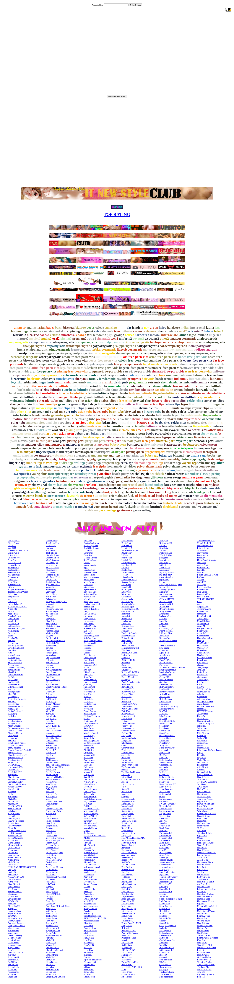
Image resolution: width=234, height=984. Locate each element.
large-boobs (126, 492)
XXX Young (202, 787)
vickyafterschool (166, 789)
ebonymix (81, 378)
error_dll (200, 572)
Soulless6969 (13, 960)
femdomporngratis (79, 346)
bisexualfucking (160, 492)
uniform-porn (165, 441)
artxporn (86, 444)
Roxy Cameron (52, 567)
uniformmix (198, 382)
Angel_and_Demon (54, 867)
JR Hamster (202, 779)
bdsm (58, 327)
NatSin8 (87, 696)
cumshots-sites (197, 422)
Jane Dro (201, 670)
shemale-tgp (142, 463)
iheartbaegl (12, 713)
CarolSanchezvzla (15, 675)
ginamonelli (164, 614)
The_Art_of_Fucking (168, 706)
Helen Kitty (126, 889)
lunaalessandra (52, 614)
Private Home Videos (206, 889)
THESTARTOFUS (205, 599)
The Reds (163, 942)
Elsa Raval (50, 964)
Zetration (49, 828)
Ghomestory (202, 762)
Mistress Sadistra (15, 845)
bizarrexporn (173, 444)
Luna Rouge (202, 660)
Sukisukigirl (164, 889)
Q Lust (200, 838)
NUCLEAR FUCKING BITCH (22, 867)
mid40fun (12, 955)
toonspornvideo (63, 506)
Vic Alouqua (164, 696)
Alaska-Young (52, 541)
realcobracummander (92, 867)
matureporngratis (155, 349)
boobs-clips (178, 400)
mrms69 (162, 850)
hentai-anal (44, 503)
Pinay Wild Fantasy (129, 933)
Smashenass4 (203, 550)
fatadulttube (119, 389)
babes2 (208, 331)
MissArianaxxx (52, 560)
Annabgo (88, 911)
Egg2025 (12, 872)
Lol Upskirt (51, 699)
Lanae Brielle (165, 935)
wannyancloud (127, 748)
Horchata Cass (14, 684)
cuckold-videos (57, 492)
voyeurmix (215, 382)
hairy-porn (74, 437)
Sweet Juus (164, 733)
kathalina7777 (127, 689)
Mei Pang (88, 804)
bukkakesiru (89, 952)
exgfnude (85, 466)
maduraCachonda (15, 838)
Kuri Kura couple (15, 833)
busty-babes (94, 492)
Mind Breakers (90, 582)
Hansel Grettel (165, 601)
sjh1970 (200, 687)
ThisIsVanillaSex (166, 972)
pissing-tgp (93, 463)
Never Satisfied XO (167, 784)
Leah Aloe (88, 584)
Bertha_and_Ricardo (17, 784)
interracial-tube (144, 415)
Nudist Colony (203, 886)
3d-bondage (142, 495)
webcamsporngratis (24, 357)
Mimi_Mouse (127, 541)
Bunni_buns (126, 823)
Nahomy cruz (165, 930)
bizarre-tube (152, 411)
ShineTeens (126, 935)
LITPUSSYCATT (91, 809)
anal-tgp (114, 455)
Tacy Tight (126, 835)
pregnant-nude (147, 481)
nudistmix (94, 382)
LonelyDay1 (126, 886)
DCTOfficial (126, 952)
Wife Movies (202, 811)
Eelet (199, 601)
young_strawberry (167, 862)
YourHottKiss (14, 670)
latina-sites (153, 426)
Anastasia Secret (15, 760)
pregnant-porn (95, 441)
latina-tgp (189, 459)
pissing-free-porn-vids (72, 371)
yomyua (87, 611)
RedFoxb (12, 740)
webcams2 (152, 338)
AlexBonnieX (52, 645)
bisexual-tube (133, 411)
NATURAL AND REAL (19, 550)
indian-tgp (153, 459)
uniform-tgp (172, 463)
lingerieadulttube (165, 393)
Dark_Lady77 (165, 884)
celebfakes (91, 510)
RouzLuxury (126, 553)
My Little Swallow (167, 804)
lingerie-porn (203, 437)
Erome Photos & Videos (207, 938)
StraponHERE (52, 826)
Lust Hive (201, 950)
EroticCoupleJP (90, 721)
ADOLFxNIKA (128, 950)
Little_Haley (89, 950)
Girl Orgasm (202, 933)
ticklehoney (51, 770)
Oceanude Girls (204, 772)
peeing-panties (63, 477)
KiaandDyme (51, 918)
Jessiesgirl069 (89, 687)
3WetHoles (88, 709)
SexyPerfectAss (14, 616)
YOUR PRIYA (166, 555)
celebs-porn (170, 433)
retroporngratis (104, 353)
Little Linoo (126, 911)
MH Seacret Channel (17, 779)
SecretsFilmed (127, 762)
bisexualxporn (153, 444)
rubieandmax (13, 972)
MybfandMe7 (89, 882)
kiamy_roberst (127, 572)
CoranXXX (164, 677)
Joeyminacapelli (15, 752)
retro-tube (124, 419)
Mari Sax (163, 657)
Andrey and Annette (168, 640)
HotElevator (126, 916)
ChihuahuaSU (14, 906)
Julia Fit (124, 782)
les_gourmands (165, 799)
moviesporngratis (181, 349)
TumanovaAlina (204, 609)
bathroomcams (26, 470)
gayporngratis (102, 346)
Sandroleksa (164, 904)
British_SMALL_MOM (207, 575)
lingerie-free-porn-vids (135, 368)
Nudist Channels (204, 865)
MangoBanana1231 (129, 675)
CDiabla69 (126, 597)
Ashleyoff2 (12, 579)
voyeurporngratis (203, 353)
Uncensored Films (205, 862)
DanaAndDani (127, 804)
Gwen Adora (13, 942)
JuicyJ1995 (164, 896)
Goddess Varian (128, 731)
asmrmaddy (88, 616)
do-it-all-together (53, 582)
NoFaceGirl (126, 545)
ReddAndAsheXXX (130, 672)
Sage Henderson (128, 801)
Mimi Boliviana (166, 679)
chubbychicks (189, 488)
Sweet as (11, 633)
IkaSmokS (125, 614)
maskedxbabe (203, 704)
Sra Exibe (12, 904)
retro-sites (110, 430)
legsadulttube (119, 393)
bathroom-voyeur (203, 466)
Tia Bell (162, 550)
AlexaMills (50, 723)
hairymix (148, 378)
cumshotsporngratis (211, 342)
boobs (91, 327)
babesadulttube (140, 386)
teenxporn (210, 452)
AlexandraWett (90, 862)
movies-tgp (50, 463)
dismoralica (164, 847)
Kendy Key (126, 665)
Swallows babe (127, 818)
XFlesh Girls (202, 860)
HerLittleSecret (165, 852)
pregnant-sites (93, 430)
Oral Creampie (52, 818)
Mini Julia (163, 770)
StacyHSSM (89, 777)
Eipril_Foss (164, 653)
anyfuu (87, 830)
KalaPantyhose (90, 638)
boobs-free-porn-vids (103, 360)
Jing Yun (87, 670)
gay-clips (64, 404)
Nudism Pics (202, 928)
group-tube (71, 415)
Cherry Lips (164, 816)
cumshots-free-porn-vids (165, 360)
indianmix (181, 378)
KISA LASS (51, 696)
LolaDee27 (164, 689)
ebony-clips (18, 404)
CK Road (12, 545)
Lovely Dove (127, 918)
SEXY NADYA (15, 662)
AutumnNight (52, 562)
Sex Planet (201, 784)
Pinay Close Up (128, 901)
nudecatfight (186, 484)
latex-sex (170, 484)
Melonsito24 (51, 628)
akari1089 (12, 548)
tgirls (216, 481)
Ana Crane (12, 889)
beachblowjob (139, 473)
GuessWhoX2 (14, 765)
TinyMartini (13, 774)
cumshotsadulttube (75, 389)
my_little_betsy (165, 575)
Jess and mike (14, 575)
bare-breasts (76, 492)
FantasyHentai (52, 594)
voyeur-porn (184, 441)
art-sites (65, 422)
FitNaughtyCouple (167, 589)
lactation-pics (65, 481)
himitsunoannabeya (167, 670)
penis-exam (136, 488)
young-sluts (39, 473)
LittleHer (125, 567)
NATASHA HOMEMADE (133, 838)
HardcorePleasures (167, 692)
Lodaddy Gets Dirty (54, 809)
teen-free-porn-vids (198, 371)
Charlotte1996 (90, 962)
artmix (160, 375)
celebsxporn (208, 444)
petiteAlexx (51, 830)
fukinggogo (13, 709)
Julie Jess (163, 821)
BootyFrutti (126, 543)
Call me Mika (14, 541)
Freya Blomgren (53, 930)
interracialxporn (181, 448)
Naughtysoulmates (54, 670)
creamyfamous (127, 611)
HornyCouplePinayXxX (56, 601)
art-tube (71, 411)
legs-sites (168, 426)
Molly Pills (50, 940)
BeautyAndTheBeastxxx (56, 687)
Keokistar (163, 592)
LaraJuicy (163, 886)
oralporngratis (29, 353)
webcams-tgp (206, 463)
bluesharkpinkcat (15, 721)
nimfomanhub (203, 677)
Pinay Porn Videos (16, 821)
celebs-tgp (18, 459)
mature (38, 331)
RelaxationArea (52, 969)
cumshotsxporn (20, 448)
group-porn (58, 437)
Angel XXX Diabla (129, 653)
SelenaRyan (89, 606)
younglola (50, 967)
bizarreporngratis (136, 342)
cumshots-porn (189, 433)
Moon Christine (14, 726)
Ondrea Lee (51, 972)
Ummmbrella (165, 865)
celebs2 (55, 335)
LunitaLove (89, 874)
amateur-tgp (99, 455)
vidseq (162, 643)
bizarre (80, 327)
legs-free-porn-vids (73, 368)
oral (66, 331)
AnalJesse (125, 826)
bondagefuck (203, 492)
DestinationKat (165, 891)
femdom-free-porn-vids (40, 364)
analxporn (72, 444)
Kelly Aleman (89, 618)
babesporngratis (62, 342)
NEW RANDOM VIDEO (117, 97)
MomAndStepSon (167, 872)
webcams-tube (211, 419)
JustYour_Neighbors (54, 852)
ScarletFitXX (51, 796)
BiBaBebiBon (14, 901)
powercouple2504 (15, 767)
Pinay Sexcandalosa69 (17, 755)
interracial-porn (133, 437)
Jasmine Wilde (90, 755)
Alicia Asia (164, 855)
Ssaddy (124, 575)
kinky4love (126, 740)
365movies (50, 879)
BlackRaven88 (14, 879)
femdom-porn (26, 437)
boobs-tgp (214, 455)
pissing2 (66, 338)
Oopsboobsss (89, 570)
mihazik (200, 694)
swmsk (87, 718)
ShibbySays (126, 945)
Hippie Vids (202, 801)
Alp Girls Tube (203, 884)
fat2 (89, 335)
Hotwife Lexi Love (205, 706)
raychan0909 (127, 830)
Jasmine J (88, 772)
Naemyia (49, 865)
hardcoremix (164, 378)
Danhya (49, 806)
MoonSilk (12, 694)
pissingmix (121, 382)
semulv (124, 770)
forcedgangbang (110, 484)
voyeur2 (138, 338)
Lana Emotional (128, 723)
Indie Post (201, 867)
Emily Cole (126, 592)
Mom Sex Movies (204, 925)
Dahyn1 (200, 640)
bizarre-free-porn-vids (72, 360)
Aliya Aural (13, 840)
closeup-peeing (210, 473)
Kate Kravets (127, 894)
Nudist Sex (202, 847)
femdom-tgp (77, 459)
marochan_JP (13, 623)
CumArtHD (89, 945)
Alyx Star (88, 923)
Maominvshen (52, 925)
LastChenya (51, 545)
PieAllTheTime (14, 857)
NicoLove (125, 594)
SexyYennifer (165, 813)
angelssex (88, 650)
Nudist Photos (203, 955)
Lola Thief (50, 884)
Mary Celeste (13, 777)
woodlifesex (164, 655)
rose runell (163, 750)
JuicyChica (164, 636)
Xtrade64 (12, 791)
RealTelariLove (90, 560)
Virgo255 (50, 711)
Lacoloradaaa (89, 621)
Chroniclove (13, 852)
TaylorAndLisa (14, 913)
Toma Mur (163, 623)
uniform (126, 331)
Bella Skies (50, 789)
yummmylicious (52, 748)
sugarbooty (164, 579)
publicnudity (105, 470)
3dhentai (16, 499)
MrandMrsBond (204, 621)
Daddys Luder (52, 740)
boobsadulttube (28, 389)
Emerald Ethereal (91, 857)
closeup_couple (166, 860)
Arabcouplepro (90, 928)
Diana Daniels (14, 843)
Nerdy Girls (202, 942)
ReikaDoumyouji (128, 879)
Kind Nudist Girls (204, 774)
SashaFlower (89, 728)
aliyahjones (12, 933)
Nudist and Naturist (205, 882)
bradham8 (163, 801)
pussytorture (56, 495)
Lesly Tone (12, 865)
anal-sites (52, 422)
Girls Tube (201, 830)
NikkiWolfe (51, 933)
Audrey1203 (89, 745)
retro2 (91, 338)
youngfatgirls (21, 492)
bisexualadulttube (185, 386)
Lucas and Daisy (15, 935)
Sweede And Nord (16, 648)
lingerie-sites (202, 426)
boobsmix (33, 378)
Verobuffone (51, 587)
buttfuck (156, 506)
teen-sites (144, 430)
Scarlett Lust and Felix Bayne (172, 667)
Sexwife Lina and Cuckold (19, 750)
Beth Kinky (13, 874)
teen (117, 331)
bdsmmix (199, 375)
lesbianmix (30, 382)
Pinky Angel (51, 718)
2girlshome (202, 728)
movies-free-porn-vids (198, 368)
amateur (20, 327)
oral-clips (77, 408)
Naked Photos (203, 930)
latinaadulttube (98, 393)
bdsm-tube (116, 411)
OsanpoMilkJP (165, 765)
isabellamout (13, 811)
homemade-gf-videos (121, 466)
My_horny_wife (53, 928)
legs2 (192, 335)
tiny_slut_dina (127, 891)
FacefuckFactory (53, 772)
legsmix (16, 382)
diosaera (162, 921)
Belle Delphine (165, 699)
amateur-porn (21, 433)
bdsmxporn (135, 444)
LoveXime (88, 940)
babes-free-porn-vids (192, 357)
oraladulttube (45, 397)
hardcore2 (142, 335)
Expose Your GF (204, 960)
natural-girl (88, 840)
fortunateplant (14, 818)
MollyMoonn (13, 862)
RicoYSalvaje (52, 774)
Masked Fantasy (53, 779)
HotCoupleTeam (166, 947)
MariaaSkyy (13, 804)
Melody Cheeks (90, 558)
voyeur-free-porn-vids (46, 375)
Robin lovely (89, 860)
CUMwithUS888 (166, 599)
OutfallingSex (89, 791)
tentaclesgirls (42, 506)
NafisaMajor (51, 716)
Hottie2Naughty (90, 626)
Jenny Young (127, 640)
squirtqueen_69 (203, 692)
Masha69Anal (203, 748)
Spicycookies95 (52, 684)
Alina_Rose (164, 843)
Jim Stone (163, 682)
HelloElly (201, 558)
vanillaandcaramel (53, 731)
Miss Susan (13, 614)
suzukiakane (51, 655)
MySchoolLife (165, 794)
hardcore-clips (113, 404)
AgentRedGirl (90, 589)
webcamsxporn (62, 455)
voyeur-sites (178, 430)
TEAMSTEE (165, 974)
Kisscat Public (165, 806)
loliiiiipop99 (126, 860)
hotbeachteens (174, 473)
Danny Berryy (90, 711)
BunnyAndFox (203, 594)
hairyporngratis (148, 346)
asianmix (172, 375)
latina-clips (172, 404)
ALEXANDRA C (16, 877)
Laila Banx (50, 709)
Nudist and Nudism (205, 894)
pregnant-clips (113, 408)
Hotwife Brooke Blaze (55, 640)
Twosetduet (88, 633)
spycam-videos (145, 470)
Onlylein (125, 796)
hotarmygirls (185, 470)
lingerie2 (215, 335)
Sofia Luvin (89, 794)
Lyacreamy (50, 904)
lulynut (162, 582)
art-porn (52, 433)
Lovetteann (202, 696)
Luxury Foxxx (127, 904)
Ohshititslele (89, 750)
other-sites (215, 430)
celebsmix (48, 378)
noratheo (49, 648)
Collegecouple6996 (167, 925)
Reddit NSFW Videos (206, 813)
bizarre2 (33, 335)
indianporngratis (199, 346)
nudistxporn (102, 452)
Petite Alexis (202, 555)
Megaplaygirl (127, 806)
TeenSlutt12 (126, 548)
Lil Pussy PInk (165, 633)
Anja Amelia (13, 631)
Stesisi (10, 794)
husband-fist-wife (166, 779)
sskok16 (87, 933)
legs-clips (187, 404)
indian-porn (113, 437)
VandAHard (51, 942)
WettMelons (202, 675)
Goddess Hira (89, 889)
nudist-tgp (66, 463)
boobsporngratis (161, 342)
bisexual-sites (127, 422)
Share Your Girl (204, 796)
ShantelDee (13, 828)
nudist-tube (56, 419)
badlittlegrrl (164, 726)
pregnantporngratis (78, 353)
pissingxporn (135, 452)
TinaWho (50, 667)
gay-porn (43, 437)
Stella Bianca (202, 718)
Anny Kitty (88, 877)
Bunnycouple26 (128, 692)
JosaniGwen (51, 672)
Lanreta (87, 562)
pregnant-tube (106, 419)
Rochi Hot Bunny (91, 548)
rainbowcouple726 (205, 545)
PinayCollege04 (204, 616)
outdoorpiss (44, 477)
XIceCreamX (89, 845)
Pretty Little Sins (15, 660)
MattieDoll (12, 799)
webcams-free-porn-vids (79, 375)
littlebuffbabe (13, 967)
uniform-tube (174, 419)
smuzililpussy (127, 589)
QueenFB (88, 896)
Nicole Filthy (165, 587)
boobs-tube (169, 411)
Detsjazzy (50, 743)
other (160, 331)
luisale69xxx (89, 587)
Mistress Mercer (15, 891)
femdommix (107, 378)
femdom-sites (32, 426)
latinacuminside (52, 947)
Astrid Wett (13, 882)
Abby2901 (164, 745)
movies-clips (44, 408)
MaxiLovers (126, 809)
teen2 (114, 338)
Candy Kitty (51, 857)
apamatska (125, 755)
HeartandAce (127, 850)
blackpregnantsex (43, 481)
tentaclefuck (24, 506)
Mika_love (88, 925)
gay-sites (48, 426)
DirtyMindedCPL (15, 772)
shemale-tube (141, 419)
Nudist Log (202, 794)
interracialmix (199, 378)
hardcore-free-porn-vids (160, 364)
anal (29, 327)
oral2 (56, 338)
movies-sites (26, 430)
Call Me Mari (127, 733)
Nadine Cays (13, 665)
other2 (164, 338)
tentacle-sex (212, 503)
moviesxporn (84, 452)
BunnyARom (165, 638)
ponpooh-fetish (165, 838)
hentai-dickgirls (64, 503)
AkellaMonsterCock (205, 541)
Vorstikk (87, 843)
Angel (124, 940)
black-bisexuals (182, 492)
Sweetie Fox (51, 952)
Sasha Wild (202, 738)
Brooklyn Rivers (166, 609)
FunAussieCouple (129, 633)
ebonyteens (75, 484)
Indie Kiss (201, 891)
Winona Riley (52, 945)
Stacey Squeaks (52, 706)
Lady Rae (163, 928)
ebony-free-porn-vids (197, 360)
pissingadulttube (67, 397)
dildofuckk (126, 745)
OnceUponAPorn (129, 704)
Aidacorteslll (13, 957)
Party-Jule (50, 921)
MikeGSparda (203, 733)
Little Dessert (165, 701)
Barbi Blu (12, 650)
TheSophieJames (128, 562)
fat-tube (25, 415)
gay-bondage (107, 510)
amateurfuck (33, 466)
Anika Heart (164, 694)
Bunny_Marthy (166, 662)
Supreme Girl (203, 623)
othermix (37, 386)
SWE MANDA (90, 816)
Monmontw (89, 645)
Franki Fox (12, 977)
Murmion (88, 974)
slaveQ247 (12, 916)
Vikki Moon (164, 791)
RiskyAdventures (166, 687)
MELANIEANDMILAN (94, 835)
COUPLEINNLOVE (130, 779)
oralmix (107, 382)
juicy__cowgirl (127, 784)
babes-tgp (151, 455)
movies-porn (26, 441)
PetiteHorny (164, 743)
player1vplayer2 (128, 716)
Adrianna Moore (204, 699)
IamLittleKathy (90, 855)
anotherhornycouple (92, 604)
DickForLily (13, 696)
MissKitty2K (127, 874)
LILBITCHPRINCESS (131, 967)
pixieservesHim (90, 594)
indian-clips (132, 404)
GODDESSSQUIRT (17, 830)
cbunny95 (125, 679)
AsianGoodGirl (166, 604)
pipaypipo (163, 558)
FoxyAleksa (164, 826)
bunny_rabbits (90, 565)
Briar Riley (164, 911)
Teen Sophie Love (53, 735)
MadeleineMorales (91, 733)
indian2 (155, 335)
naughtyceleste (52, 891)
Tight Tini (88, 765)
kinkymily (125, 655)
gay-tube (57, 415)
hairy (162, 327)
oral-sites (58, 430)
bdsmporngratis (86, 342)
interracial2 (169, 335)
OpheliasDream (90, 679)
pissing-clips (93, 408)
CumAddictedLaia (205, 721)
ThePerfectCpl (14, 572)
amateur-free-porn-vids (78, 357)
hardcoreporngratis (173, 346)
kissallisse (50, 791)
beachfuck (157, 473)
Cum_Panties (165, 964)
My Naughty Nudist (205, 974)
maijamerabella (127, 896)
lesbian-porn (184, 437)
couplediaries (202, 606)
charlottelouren (90, 704)
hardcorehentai (24, 503)
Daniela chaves (14, 718)
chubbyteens (170, 488)
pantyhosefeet (54, 488)
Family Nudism (203, 791)
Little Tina (125, 774)
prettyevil (163, 957)
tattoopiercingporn (61, 473)
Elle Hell (11, 640)
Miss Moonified (166, 977)
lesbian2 (202, 335)
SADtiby (12, 677)
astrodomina (202, 743)
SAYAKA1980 (128, 865)
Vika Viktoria (13, 928)
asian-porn (66, 433)
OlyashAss (88, 752)
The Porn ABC (203, 967)
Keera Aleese (89, 964)
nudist (58, 331)
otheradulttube (47, 400)
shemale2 (103, 338)
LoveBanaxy (164, 570)
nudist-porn (44, 441)
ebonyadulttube (99, 389)
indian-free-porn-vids (192, 364)
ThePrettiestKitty (128, 767)
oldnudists (192, 473)
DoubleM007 (203, 645)
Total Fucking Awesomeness (58, 765)
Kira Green (50, 572)
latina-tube (163, 415)
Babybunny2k (90, 904)
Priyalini (49, 899)
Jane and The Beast (54, 801)
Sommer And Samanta (55, 977)
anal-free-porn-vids (108, 357)
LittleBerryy (164, 901)
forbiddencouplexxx (92, 916)
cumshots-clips (214, 400)
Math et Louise (14, 809)
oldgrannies (22, 481)
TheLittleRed (51, 553)
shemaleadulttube (139, 397)
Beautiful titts (89, 655)
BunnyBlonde (127, 713)
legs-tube (178, 415)
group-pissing (26, 477)
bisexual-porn (116, 433)
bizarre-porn (136, 433)
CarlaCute (12, 601)
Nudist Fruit (202, 913)
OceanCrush (89, 660)
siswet (162, 796)
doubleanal (170, 506)
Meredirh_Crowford (54, 609)
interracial (197, 327)
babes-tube (100, 411)
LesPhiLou (12, 962)
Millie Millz (89, 901)
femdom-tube (41, 415)
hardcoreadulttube (22, 393)
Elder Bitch (126, 816)
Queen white (51, 835)
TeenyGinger (202, 667)
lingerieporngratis (129, 349)
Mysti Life (12, 672)
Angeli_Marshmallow (17, 589)
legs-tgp (202, 459)
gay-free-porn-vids (70, 364)
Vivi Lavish (126, 696)
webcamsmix (21, 386)
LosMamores (202, 577)
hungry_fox (164, 782)
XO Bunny (88, 913)
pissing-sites (74, 430)
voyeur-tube (192, 419)
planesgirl (163, 969)
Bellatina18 (51, 599)
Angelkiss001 (165, 845)
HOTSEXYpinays (205, 711)
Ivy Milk (163, 945)
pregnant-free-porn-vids (105, 371)
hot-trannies (166, 481)
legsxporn (217, 448)
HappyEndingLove (205, 638)
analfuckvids (127, 506)
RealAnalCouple (15, 731)
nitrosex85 (201, 709)
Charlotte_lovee (14, 558)
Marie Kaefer (51, 570)
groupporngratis (124, 346)
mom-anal (211, 477)
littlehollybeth (127, 560)
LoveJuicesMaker (204, 587)
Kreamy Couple (90, 884)
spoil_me (49, 606)
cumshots (111, 327)
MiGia (86, 667)
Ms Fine (87, 847)
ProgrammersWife (53, 811)
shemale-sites (127, 430)
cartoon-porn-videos (120, 499)
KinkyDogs (164, 869)
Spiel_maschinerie (167, 645)
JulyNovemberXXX (54, 767)
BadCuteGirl (13, 682)
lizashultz (163, 916)
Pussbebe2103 (203, 567)
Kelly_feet (12, 594)
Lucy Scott (126, 735)
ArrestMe (125, 662)
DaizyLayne (89, 774)
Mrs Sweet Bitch (53, 577)
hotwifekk (88, 706)
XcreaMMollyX (204, 543)
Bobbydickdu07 (15, 604)
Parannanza (13, 577)
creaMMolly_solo (91, 636)
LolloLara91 (126, 565)
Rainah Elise (126, 828)
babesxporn (118, 444)
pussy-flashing (125, 470)
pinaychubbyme (90, 828)
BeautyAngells (14, 921)
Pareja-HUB (13, 762)
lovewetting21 (52, 611)
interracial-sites (135, 426)
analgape (143, 506)
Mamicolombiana (91, 906)
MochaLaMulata (128, 738)
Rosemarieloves (90, 879)
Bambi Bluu (89, 972)
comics (140, 499)
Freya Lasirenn (90, 801)
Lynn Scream (13, 855)
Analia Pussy (202, 679)
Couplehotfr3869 (53, 657)
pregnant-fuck (126, 481)
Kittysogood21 (165, 543)
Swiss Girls (202, 857)
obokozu (87, 648)
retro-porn (113, 441)
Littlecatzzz (88, 701)
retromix (154, 382)
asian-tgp (137, 455)
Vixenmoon (126, 960)
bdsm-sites (109, 422)
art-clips (78, 400)
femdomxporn (72, 448)
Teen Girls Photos (204, 799)
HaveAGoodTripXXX (131, 923)
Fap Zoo (200, 904)
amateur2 (171, 331)
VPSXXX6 (51, 752)
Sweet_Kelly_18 (53, 726)
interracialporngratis (32, 349)
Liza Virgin (164, 560)
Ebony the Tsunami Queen (170, 584)
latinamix (216, 378)
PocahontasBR (165, 833)
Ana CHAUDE (14, 562)
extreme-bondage (34, 495)
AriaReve (125, 684)
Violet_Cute (89, 748)
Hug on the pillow (15, 745)
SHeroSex (88, 677)
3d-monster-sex (188, 495)
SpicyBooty (13, 796)
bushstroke (50, 733)
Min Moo (12, 701)
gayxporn (88, 448)
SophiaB (125, 789)
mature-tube (21, 419)
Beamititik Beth (52, 558)
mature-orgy (172, 477)
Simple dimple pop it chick (170, 899)
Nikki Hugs (126, 957)
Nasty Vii (50, 713)
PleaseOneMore (15, 826)
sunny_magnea (14, 748)
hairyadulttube (206, 389)
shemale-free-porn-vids (168, 371)
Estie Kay (125, 711)
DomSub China (14, 938)
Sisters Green (13, 543)
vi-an (123, 969)
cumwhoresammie (167, 735)
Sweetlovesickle (128, 913)
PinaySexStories (166, 631)
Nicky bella (88, 699)
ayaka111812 (51, 745)
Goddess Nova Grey (16, 667)
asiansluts (101, 495)
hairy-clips (95, 404)
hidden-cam (72, 470)
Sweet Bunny (127, 857)
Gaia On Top (51, 833)
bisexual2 (19, 335)
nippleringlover (14, 945)
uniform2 (125, 338)
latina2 (183, 335)
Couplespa (126, 670)
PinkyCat (201, 755)
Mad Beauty (51, 589)
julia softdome (165, 738)
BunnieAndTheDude (55, 777)
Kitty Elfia (88, 675)
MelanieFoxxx (90, 818)
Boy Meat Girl (90, 592)
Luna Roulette (165, 809)
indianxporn (160, 448)
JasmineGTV (51, 794)
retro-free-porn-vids (137, 371)
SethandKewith (166, 933)
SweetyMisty (13, 567)
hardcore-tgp (136, 459)
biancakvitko (13, 704)
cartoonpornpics (67, 499)
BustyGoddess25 (204, 628)
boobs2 (44, 335)
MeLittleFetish (165, 960)
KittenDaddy (127, 667)
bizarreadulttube (210, 386)
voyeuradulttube (209, 397)
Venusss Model (165, 762)
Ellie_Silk (163, 757)
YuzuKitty (88, 694)
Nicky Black (126, 777)
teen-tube (157, 419)
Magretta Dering (53, 626)
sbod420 (163, 955)
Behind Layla (127, 687)
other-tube (18, 422)
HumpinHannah (90, 682)
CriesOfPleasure (53, 675)
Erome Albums (203, 840)
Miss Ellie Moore (53, 738)
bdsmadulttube (162, 386)
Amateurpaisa (52, 653)
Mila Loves (202, 592)
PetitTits (49, 721)
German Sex (89, 689)
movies (49, 331)
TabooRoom (126, 628)
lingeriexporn (45, 452)
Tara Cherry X (90, 614)
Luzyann (49, 548)
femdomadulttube (141, 389)
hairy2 (129, 335)
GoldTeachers (89, 806)
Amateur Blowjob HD (17, 606)
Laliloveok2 (164, 818)
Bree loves (50, 757)
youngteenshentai (106, 506)
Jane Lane (88, 541)
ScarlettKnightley (15, 782)
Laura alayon (165, 787)
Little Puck (50, 823)
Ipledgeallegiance (91, 601)
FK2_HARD (127, 942)
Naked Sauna (203, 923)
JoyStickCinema (91, 826)
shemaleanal (203, 481)
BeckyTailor (202, 662)
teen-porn (148, 441)
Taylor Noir (126, 760)
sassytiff (49, 886)
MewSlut (163, 621)
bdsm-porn (98, 433)
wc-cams (73, 466)
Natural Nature (203, 899)
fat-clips (32, 404)
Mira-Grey (88, 726)
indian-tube (124, 415)
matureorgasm (192, 477)
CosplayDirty (127, 694)
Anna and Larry (128, 899)
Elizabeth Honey (204, 548)
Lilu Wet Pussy (52, 555)
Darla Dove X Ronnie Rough (58, 906)
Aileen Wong (51, 872)
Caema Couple (52, 847)
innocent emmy (128, 728)
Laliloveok (126, 623)
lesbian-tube (193, 415)
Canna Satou (13, 618)
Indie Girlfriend (203, 952)
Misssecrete (164, 704)
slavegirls (72, 495)
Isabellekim (88, 757)
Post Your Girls (203, 877)
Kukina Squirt (165, 675)
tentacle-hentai (173, 503)
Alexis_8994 (126, 964)
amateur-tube (41, 411)
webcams (149, 331)
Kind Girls (201, 940)
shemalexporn (192, 452)
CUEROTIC (51, 579)
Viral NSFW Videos (205, 964)
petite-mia (163, 767)
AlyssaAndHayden (54, 935)
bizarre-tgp (199, 455)
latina (210, 327)
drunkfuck (91, 484)
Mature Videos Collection (208, 906)
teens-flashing (166, 470)
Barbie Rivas (89, 575)
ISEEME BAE (52, 643)
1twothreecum (90, 657)
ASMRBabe (126, 882)
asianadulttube (118, 386)
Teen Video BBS (204, 945)
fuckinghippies (14, 692)
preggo (110, 481)
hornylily (201, 570)
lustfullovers (51, 911)
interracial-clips (153, 404)
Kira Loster (51, 597)
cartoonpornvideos (93, 499)
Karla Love (13, 716)
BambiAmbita (14, 886)
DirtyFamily (126, 706)
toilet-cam (81, 477)
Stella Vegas (51, 850)
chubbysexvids (210, 488)
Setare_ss (163, 545)
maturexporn (65, 452)
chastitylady (89, 935)
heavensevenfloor (166, 811)
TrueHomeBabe (15, 835)
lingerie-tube (212, 415)
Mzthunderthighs (91, 811)
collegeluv (201, 726)
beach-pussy (120, 473)
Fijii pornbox (202, 765)
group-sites (62, 426)
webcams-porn (204, 441)
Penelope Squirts (53, 845)
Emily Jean (202, 672)
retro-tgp (127, 463)
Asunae (11, 653)
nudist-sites (43, 430)
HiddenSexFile (52, 575)
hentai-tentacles (106, 503)
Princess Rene (90, 713)
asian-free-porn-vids (163, 357)
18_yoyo (49, 636)
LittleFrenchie (165, 835)
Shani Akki (12, 894)
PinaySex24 (51, 550)
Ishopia (162, 894)
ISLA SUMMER (53, 894)
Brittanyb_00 (127, 638)
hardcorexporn (140, 448)
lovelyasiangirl (14, 723)
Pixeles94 (201, 716)
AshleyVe (163, 541)
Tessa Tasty (88, 555)
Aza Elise (125, 872)
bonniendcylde (14, 940)
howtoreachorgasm (92, 743)
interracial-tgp (171, 459)
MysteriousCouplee (16, 628)
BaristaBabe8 (13, 930)
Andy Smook (89, 731)
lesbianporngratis (104, 349)
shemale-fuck (185, 481)
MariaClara (126, 794)
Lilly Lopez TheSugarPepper (209, 750)
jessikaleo (12, 689)
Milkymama (51, 908)
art (35, 327)
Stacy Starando (165, 906)
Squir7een (163, 823)
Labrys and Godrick (16, 925)
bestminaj (50, 604)
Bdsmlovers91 (90, 643)
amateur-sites (35, 422)
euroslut (49, 816)
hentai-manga (85, 503)
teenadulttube (162, 397)
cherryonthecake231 (130, 609)
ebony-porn (209, 433)
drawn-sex (153, 499)
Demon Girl (164, 840)
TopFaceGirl (51, 916)
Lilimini (87, 886)
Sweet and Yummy (205, 809)
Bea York (163, 711)
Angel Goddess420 (54, 860)
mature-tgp (34, 463)
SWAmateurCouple (129, 550)
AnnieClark (89, 894)
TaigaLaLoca (51, 787)
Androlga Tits (165, 913)
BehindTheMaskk (15, 687)
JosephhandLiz (165, 882)
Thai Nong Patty (91, 899)
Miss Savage (89, 735)
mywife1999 (164, 908)
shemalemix (169, 382)
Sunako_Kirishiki (91, 609)
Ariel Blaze (51, 882)
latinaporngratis (59, 349)
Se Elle (11, 611)
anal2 (183, 331)
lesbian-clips (203, 404)
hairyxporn (121, 448)
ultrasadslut (164, 650)
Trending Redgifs (204, 833)
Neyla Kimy (13, 679)
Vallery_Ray (126, 726)
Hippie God (202, 918)
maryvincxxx (202, 553)
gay (146, 327)
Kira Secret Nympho (17, 743)
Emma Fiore (202, 611)
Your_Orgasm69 (91, 545)
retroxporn (174, 452)
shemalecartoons (129, 503)
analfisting (38, 492)
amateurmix (134, 375)
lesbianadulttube (140, 393)
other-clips (24, 411)
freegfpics (100, 466)
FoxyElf (125, 631)
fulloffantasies (127, 743)
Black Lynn (164, 828)
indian (185, 327)
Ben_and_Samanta (16, 923)
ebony (122, 327)
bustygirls (110, 492)
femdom (137, 327)
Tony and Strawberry (168, 877)
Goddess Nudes (204, 957)
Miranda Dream (52, 631)
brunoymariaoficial (205, 701)
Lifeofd (11, 587)
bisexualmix (215, 375)
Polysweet (125, 847)
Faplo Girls (202, 835)
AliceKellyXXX (15, 806)
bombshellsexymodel (93, 799)
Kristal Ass (12, 555)
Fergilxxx (125, 750)
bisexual (69, 327)
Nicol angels (202, 655)
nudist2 (46, 338)
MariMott (163, 830)
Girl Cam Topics (204, 969)
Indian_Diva (89, 579)
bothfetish (125, 877)
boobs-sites (162, 422)
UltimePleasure (90, 672)
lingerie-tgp (17, 463)
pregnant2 (79, 338)
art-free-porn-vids (135, 357)
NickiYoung (51, 701)
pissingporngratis (52, 353)
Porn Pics (201, 977)
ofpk (85, 567)
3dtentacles (30, 499)
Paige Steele (51, 855)
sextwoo (200, 579)
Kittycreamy (13, 738)
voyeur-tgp (189, 463)
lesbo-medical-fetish (198, 499)
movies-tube (39, 419)
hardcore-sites (96, 426)
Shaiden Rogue (128, 582)
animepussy (47, 499)
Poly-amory (164, 665)
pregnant (87, 331)
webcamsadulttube (23, 400)
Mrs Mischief (203, 643)
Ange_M (201, 626)
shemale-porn (131, 441)
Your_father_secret (129, 765)
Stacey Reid (51, 901)
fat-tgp (64, 459)
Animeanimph (14, 850)
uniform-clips (181, 408)
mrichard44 (126, 621)
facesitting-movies (95, 488)
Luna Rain (201, 735)
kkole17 (49, 799)
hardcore (173, 327)
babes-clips (108, 400)
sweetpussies (22, 473)
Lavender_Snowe (129, 833)
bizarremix (18, 378)
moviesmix (79, 382)
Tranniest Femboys (205, 962)
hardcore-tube (106, 415)
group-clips (79, 404)
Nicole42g (12, 609)
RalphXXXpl (51, 843)
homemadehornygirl (130, 648)
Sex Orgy (201, 872)
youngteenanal (208, 506)
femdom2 (99, 335)
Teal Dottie (88, 779)
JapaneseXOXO (15, 787)
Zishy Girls (202, 806)
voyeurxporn (42, 455)
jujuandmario (127, 577)
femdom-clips (47, 404)
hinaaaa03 (201, 614)
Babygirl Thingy (128, 908)
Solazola (49, 694)
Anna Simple (202, 618)
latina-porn (153, 437)
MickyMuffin (165, 918)
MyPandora (164, 874)
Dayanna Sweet (90, 850)
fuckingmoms (140, 477)
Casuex (87, 653)
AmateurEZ (51, 750)
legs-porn (168, 437)
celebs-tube (186, 411)
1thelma (49, 682)
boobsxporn (191, 444)
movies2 (34, 338)
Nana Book (202, 821)
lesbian (16, 331)
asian (42, 327)
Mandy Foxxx (90, 865)
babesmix (186, 375)
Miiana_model (165, 723)
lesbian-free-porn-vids (102, 368)
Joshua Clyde (51, 782)
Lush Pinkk (126, 587)
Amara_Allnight (53, 840)
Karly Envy (13, 896)
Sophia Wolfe (127, 811)
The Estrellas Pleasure (130, 772)
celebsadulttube (50, 389)
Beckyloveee (51, 862)
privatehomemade (149, 466)
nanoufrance (13, 801)
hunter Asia (51, 874)
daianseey (88, 955)
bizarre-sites (145, 422)
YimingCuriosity (15, 918)
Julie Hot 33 (126, 791)
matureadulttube (189, 393)
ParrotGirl (12, 560)
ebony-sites (215, 422)
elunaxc (200, 665)
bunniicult (201, 562)
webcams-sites (197, 430)
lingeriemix (46, 382)
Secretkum (50, 592)
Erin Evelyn (126, 867)
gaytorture (124, 510)
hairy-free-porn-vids (128, 364)
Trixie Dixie (126, 972)
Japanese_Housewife (93, 960)
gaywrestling (142, 510)
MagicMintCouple (167, 672)
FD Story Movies (204, 657)
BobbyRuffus (51, 623)
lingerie (27, 331)
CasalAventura (52, 804)
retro (97, 331)
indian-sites (115, 426)
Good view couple (129, 821)
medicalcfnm (118, 488)
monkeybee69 (90, 872)
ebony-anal (39, 484)
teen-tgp (157, 463)
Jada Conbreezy (128, 855)
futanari (218, 499)
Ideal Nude (202, 818)
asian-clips (92, 400)
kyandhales (164, 728)
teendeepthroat (85, 473)
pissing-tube (87, 419)
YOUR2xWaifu (204, 689)
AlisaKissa (126, 701)
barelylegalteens (206, 470)
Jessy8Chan (89, 938)
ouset (123, 787)
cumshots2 (68, 335)
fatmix (93, 378)
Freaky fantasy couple (93, 640)
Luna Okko (164, 740)
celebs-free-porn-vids (133, 360)
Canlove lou (51, 650)
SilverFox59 (51, 813)
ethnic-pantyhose (207, 484)
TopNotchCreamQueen (18, 592)
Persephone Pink (128, 938)
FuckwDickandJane (130, 962)
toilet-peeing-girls (101, 477)
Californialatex (14, 626)
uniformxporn (23, 455)
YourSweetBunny (15, 757)
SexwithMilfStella (167, 721)
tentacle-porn (193, 503)
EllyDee (162, 962)
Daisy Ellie (50, 692)
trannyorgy (23, 484)
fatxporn (55, 448)
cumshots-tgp (34, 459)
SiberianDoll (164, 731)
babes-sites (94, 422)
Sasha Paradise (165, 760)
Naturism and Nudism (206, 852)
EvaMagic (163, 548)
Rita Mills (88, 947)
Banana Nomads (166, 879)
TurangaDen (202, 713)
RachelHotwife (14, 584)
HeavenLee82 (52, 762)
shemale (107, 331)
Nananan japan (127, 606)
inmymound (126, 558)
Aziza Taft (201, 633)
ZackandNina (14, 570)
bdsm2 (218, 331)
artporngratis (18, 342)
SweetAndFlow (166, 597)
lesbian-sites (183, 426)
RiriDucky (126, 928)
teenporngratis (153, 353)
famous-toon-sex (172, 499)
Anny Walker (165, 611)
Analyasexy (13, 643)
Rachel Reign (89, 597)
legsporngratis (81, 349)
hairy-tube (87, 415)
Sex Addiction (127, 840)
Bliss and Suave (90, 572)
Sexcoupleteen (127, 626)
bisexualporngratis (111, 342)
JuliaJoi (87, 599)
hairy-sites (78, 426)
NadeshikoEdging (91, 813)
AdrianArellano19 (15, 711)
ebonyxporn (40, 448)
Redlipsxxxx (89, 833)
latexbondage (154, 484)
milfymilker (164, 952)
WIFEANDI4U (90, 782)
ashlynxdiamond (91, 723)
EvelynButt (51, 618)
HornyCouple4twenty (206, 560)
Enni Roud (126, 584)
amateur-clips (34, 444)
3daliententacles (211, 495)
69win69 (49, 616)
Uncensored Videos (205, 901)
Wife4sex (125, 555)
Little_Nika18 (14, 884)
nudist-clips (62, 408)
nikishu (87, 967)
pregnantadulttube (92, 397)
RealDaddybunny (91, 740)
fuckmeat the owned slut (18, 728)
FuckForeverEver (166, 748)
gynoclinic (104, 473)
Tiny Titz (201, 972)
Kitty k (200, 752)
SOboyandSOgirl (166, 777)
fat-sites (16, 426)
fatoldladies (122, 477)
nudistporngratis (205, 349)
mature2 (22, 338)
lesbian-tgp (216, 459)
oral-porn (59, 441)
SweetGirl (88, 787)
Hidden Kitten (203, 597)
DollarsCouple (127, 752)
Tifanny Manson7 (53, 704)
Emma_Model (127, 677)
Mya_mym (126, 906)
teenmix (184, 382)
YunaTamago (51, 784)
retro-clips (130, 408)
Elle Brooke (13, 964)
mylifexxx (201, 757)
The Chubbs (164, 567)
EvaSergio (163, 857)
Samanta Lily (51, 565)
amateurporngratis (183, 338)
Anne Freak (89, 969)
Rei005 (200, 684)
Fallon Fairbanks (53, 821)
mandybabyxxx (128, 636)
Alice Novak (202, 767)
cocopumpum (89, 692)
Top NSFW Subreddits (207, 782)
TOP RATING (117, 214)
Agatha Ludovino (91, 543)
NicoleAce (88, 770)
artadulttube (99, 386)
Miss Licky (50, 889)
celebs (99, 327)
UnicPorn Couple (128, 579)
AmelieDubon (127, 869)
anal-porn (39, 433)
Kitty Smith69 (14, 813)
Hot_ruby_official (15, 645)
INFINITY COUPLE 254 (95, 918)
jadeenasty (88, 684)
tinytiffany (88, 821)
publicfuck (88, 470)
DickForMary (14, 638)
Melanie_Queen (166, 616)
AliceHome (164, 606)
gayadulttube (164, 389)
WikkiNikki (89, 942)
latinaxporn (202, 448)
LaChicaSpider (14, 899)
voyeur (137, 331)
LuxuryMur (13, 735)
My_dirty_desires (166, 572)
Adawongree (89, 760)
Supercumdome (14, 911)
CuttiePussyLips (166, 628)
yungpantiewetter (166, 867)
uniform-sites (160, 430)
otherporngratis (50, 357)
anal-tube (58, 411)
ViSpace (125, 721)
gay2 (110, 335)
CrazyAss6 (50, 960)
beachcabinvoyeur (50, 470)
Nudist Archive (203, 823)
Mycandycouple (90, 789)
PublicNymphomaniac (131, 682)
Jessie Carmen (127, 645)
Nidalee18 (50, 728)
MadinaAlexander (91, 577)
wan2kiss (12, 599)
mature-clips (26, 408)
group (154, 327)
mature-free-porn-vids (167, 368)
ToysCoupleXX (90, 665)
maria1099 (201, 582)
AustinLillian (51, 974)
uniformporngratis (177, 353)
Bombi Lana (13, 770)
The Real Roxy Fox (205, 723)
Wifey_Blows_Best (129, 709)
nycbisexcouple (128, 799)
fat (129, 327)
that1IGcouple (52, 760)
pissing (75, 331)
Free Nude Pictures (205, 843)
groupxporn (104, 448)
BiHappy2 (50, 896)
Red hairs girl (127, 601)
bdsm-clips (124, 400)
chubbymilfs (152, 488)
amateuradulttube (56, 386)
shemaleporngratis (129, 353)
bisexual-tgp (181, 455)
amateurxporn (55, 444)
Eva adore (88, 631)
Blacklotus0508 (52, 662)
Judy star (49, 938)
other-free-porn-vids (111, 375)
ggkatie (200, 745)
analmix (149, 375)
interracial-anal (133, 484)
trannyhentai (84, 506)
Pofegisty (50, 660)
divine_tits (12, 969)
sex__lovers (126, 977)
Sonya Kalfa (89, 738)
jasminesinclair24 (15, 706)
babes (50, 327)
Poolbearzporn (165, 684)
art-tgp (126, 455)
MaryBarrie (202, 740)
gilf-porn (157, 477)
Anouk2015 (126, 618)
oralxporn (118, 452)
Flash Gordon (14, 847)
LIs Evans (201, 682)
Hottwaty (88, 957)
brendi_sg (88, 891)
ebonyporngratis (34, 346)
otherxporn (82, 455)
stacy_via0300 (165, 594)
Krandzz (49, 665)
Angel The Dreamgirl (17, 699)
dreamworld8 (51, 923)
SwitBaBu (125, 862)
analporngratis (207, 338)
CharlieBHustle (203, 653)
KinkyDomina (52, 962)
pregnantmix (138, 382)
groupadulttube (184, 389)
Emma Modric (203, 589)
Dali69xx (163, 755)
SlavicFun (125, 657)
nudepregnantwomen (90, 481)
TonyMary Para (52, 543)
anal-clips (65, 400)
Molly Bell (50, 957)
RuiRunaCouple (91, 852)
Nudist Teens (202, 789)
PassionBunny (14, 565)
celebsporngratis (185, 342)
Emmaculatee (203, 636)
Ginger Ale (164, 774)
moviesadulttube (213, 393)
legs (217, 327)
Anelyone (12, 974)
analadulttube (79, 386)
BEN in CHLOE (128, 660)
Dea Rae (163, 618)
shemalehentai (152, 503)
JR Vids (200, 828)
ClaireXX (50, 621)
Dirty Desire (126, 925)
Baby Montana (165, 967)
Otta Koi (49, 755)
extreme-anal (188, 506)
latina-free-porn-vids (44, 368)
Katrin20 (11, 816)
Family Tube (202, 869)
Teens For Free (203, 845)
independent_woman (55, 838)
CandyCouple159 (167, 940)
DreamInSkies (203, 731)
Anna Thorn (89, 623)
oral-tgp (79, 463)
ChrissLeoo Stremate (55, 950)
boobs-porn (154, 433)
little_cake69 (126, 718)
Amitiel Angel (203, 565)
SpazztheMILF (90, 796)
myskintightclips (166, 577)
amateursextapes (54, 466)
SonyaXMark (14, 947)
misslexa (200, 604)
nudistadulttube (24, 397)
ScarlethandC (127, 921)
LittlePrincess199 (166, 950)
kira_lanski (164, 648)
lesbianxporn (26, 452)
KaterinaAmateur (166, 709)
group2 (119, 335)
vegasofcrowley (14, 655)
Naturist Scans (203, 816)
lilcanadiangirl (203, 650)
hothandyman (14, 657)
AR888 (87, 838)
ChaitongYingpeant (92, 716)
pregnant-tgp (111, 463)
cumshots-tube (204, 411)
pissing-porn (75, 441)
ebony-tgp (51, 459)
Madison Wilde (52, 633)
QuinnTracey (202, 648)
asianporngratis (40, 342)
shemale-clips (148, 408)
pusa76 (11, 950)
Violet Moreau (203, 760)
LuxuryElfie (202, 631)
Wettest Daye (89, 784)
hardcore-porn (93, 437)
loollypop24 (126, 643)
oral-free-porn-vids (43, 371)
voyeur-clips (200, 408)
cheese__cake (127, 599)
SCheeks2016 (89, 628)
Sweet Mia (164, 923)
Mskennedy (126, 955)
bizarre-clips (161, 400)
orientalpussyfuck (121, 495)
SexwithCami (127, 699)
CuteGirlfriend (52, 955)
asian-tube (85, 411)
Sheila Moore (89, 977)
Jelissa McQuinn (128, 884)
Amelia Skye (13, 823)
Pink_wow (88, 767)
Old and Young (203, 921)
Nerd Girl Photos (204, 896)
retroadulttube (116, 397)
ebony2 (81, 335)
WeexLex (50, 689)
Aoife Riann (89, 869)
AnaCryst (125, 757)
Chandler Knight (15, 733)
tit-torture (87, 495)
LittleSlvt (163, 565)
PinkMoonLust (165, 553)
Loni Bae (88, 550)
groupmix (134, 378)
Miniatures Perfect (129, 852)
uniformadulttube (184, 397)
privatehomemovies (176, 466)
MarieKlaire (164, 752)
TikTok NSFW (203, 935)
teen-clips (165, 408)
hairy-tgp (119, 459)
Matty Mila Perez (128, 843)
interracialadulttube (73, 393)
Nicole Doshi (13, 860)
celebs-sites (178, 422)
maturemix (63, 382)
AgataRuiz (126, 616)
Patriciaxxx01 (52, 869)
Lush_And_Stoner (16, 952)
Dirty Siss (163, 938)
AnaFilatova (126, 570)
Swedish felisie (52, 638)
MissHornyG (165, 562)
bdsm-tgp (165, 455)
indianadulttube (47, 393)
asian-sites (79, 422)
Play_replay (89, 662)
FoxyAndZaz (165, 660)
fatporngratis (56, 346)
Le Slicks (163, 772)
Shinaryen (201, 584)
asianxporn (101, 444)
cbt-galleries (73, 488)
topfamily (163, 626)
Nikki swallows (90, 930)
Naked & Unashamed (206, 947)
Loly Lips (12, 869)
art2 (190, 331)
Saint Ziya (12, 582)
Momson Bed (203, 826)
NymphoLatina (127, 845)
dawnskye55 (13, 789)
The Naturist (202, 879)
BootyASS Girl (90, 908)
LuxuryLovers (127, 813)
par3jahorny (126, 947)
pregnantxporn (155, 452)
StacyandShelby (53, 679)
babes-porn (82, 433)
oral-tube (71, 419)
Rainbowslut (51, 913)
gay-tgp (92, 459)
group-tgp (105, 459)
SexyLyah (12, 908)
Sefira (10, 636)
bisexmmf (141, 492)
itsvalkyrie (12, 621)
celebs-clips (195, 400)
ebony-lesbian (57, 484)
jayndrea (163, 718)
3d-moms (171, 495)
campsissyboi (13, 597)
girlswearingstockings (29, 488)
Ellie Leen (125, 650)
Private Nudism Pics (205, 804)
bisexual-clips (141, 400)
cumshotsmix (65, 378)
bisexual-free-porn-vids (39, 360)
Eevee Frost (89, 762)
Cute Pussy (50, 677)
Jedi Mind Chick (128, 930)
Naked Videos (203, 777)
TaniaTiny (163, 713)
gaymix (121, 378)
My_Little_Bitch (53, 584)
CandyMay (88, 553)
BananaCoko (13, 553)
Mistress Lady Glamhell (56, 877)
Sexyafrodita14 (127, 604)
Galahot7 (201, 770)
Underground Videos (206, 911)
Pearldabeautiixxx (91, 921)
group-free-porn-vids (98, 364)
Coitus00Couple (128, 974)
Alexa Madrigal (90, 823)
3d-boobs (157, 495)
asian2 (198, 331)
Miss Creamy (165, 716)
